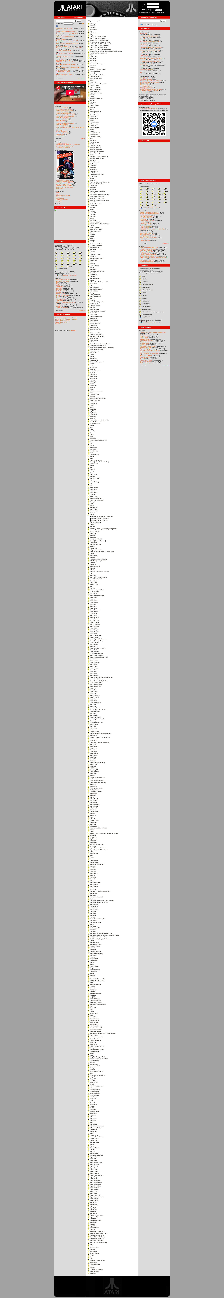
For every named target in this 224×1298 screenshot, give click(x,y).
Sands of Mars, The (95, 78)
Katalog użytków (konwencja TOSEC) (150, 320)
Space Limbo (93, 660)
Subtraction (93, 1131)
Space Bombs (93, 613)
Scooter (91, 131)
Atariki (57, 192)
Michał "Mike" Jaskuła (146, 218)
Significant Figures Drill (96, 336)
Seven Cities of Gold (95, 229)
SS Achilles (93, 868)
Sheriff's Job (93, 274)
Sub (90, 1117)
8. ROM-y (144, 295)
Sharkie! (92, 263)
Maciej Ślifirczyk (144, 236)
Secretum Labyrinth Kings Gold (99, 200)
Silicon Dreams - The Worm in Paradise (101, 347)
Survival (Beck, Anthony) (97, 1237)
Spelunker (92, 795)
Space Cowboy (94, 626)
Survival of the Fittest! (96, 1240)
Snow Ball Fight (94, 531)
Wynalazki (142, 330)
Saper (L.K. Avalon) (95, 93)
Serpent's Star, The (95, 222)
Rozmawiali (142, 211)
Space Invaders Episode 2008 (98, 657)
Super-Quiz (93, 1222)
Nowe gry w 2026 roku (62, 107)
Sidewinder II (93, 327)
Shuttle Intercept (94, 322)
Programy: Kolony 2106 (146, 252)
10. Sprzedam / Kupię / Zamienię (149, 90)
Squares (92, 859)
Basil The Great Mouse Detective (65, 302)
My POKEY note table (146, 64)
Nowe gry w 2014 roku (62, 133)
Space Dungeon (94, 631)
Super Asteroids (94, 1157)
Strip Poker (92, 1097)
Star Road (92, 913)
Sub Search (93, 1124)
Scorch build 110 (94, 133)
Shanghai (92, 256)
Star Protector (93, 906)
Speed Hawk (93, 750)
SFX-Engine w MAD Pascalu (64, 109)
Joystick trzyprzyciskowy (147, 349)
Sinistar (91, 363)
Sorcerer (92, 588)
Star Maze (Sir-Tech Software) (98, 902)
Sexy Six (92, 242)
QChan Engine (60, 135)
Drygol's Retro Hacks (62, 199)
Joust (57, 285)
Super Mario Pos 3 (95, 1184)
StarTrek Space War (95, 993)
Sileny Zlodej (93, 340)
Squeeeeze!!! (93, 860)
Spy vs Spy (92, 846)
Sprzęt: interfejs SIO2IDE (147, 260)
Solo (91, 573)
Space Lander (93, 659)
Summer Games (94, 1147)
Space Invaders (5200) (96, 653)
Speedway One (94, 771)
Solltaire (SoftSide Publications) (99, 571)
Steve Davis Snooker (95, 1026)
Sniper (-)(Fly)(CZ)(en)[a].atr (100, 518)
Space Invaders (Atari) (96, 655)
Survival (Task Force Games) (98, 1242)
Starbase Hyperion (95, 944)
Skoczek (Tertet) (94, 400)
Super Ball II (93, 1160)
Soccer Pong (93, 542)
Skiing (91, 389)
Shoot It (92, 300)
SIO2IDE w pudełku (145, 361)
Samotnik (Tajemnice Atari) (97, 69)
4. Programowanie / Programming (149, 82)
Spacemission (93, 715)
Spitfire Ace (93, 815)
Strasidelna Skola (94, 1066)
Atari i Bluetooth (144, 335)
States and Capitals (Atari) (97, 1004)
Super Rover (93, 1191)
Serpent (91, 218)
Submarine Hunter (95, 1128)
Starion (91, 973)
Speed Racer (93, 755)
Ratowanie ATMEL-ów (146, 340)
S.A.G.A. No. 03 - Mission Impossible (100, 44)
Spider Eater (93, 802)
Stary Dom (92, 995)
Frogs (57, 282)
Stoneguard (93, 1048)
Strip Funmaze (94, 1095)
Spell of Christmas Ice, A (97, 777)
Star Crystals (93, 884)
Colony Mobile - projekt (61, 322)
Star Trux (92, 924)
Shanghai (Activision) (96, 258)
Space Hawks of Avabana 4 (97, 648)
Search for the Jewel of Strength (99, 182)
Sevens (91, 233)
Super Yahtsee (93, 1198)
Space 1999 (93, 597)
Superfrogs (93, 1213)
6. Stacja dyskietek (147, 290)
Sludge (91, 456)
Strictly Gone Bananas (96, 1086)
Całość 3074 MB (62, 268)
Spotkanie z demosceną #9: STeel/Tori (67, 34)
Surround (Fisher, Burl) (96, 1235)
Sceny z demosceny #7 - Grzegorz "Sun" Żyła (69, 48)
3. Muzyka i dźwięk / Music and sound (151, 80)
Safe (90, 31)
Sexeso (91, 236)
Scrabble (92, 144)
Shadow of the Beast (96, 245)
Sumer (91, 1146)
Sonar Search (93, 581)
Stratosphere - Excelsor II (97, 1075)
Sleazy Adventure (94, 423)
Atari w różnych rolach (146, 360)
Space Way (92, 704)
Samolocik (92, 65)
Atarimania (59, 197)
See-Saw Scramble (95, 204)
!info (155, 194)
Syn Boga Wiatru (94, 1264)
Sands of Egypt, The (95, 76)
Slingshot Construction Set (98, 440)
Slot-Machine (93, 451)
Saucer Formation (95, 113)
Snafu (91, 485)
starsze (82, 138)
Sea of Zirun (93, 176)
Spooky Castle (94, 820)
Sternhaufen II (93, 1024)
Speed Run (92, 757)
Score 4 (91, 138)
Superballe (92, 1202)
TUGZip (74, 275)
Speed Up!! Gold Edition (97, 762)
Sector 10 (92, 202)
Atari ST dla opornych (62, 131)
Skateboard (93, 376)
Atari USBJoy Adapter (146, 250)
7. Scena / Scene (145, 86)
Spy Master (92, 839)
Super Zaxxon (93, 1200)
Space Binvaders (94, 610)
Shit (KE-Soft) (93, 291)
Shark (91, 262)
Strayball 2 (92, 1078)
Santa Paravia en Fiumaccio (98, 84)
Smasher (92, 469)
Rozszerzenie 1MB (145, 347)
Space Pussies (94, 668)
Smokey (92, 476)
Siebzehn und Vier (95, 329)
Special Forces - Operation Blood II (100, 733)
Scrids (91, 154)
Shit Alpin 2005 (94, 287)
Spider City (92, 800)
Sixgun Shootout (94, 371)
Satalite (91, 104)
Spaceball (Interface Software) (98, 710)
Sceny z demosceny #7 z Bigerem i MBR (67, 67)
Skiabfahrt (92, 387)
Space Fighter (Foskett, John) (98, 639)
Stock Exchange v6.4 (95, 1037)
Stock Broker (93, 1035)
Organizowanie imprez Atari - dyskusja (66, 318)
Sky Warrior (93, 414)
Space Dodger (93, 630)
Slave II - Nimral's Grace (96, 422)
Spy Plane (92, 840)
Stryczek (92, 1102)
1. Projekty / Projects (146, 78)
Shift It (91, 280)
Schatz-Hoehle (94, 122)
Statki (91, 1009)
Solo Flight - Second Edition (98, 577)
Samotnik (92, 67)
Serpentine (92, 220)
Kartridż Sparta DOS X (62, 112)
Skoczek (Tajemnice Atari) (97, 398)
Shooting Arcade (94, 305)
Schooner (92, 125)
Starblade (92, 948)
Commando (59, 286)
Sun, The (92, 1151)
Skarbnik (92, 373)
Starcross (92, 957)
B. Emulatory (145, 301)
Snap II (91, 505)
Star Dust (92, 888)
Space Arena (93, 600)
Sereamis (92, 216)
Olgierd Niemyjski (145, 240)
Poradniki (58, 106)
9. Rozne (144, 298)
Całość (61, 275)
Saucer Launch (94, 114)
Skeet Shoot (93, 378)
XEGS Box (143, 358)
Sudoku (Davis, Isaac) (96, 1137)
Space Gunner (93, 642)
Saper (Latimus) (94, 91)
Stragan (141, 246)
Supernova (92, 1218)
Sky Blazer (92, 409)
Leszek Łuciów (144, 227)
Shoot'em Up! (93, 303)
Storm (91, 1055)
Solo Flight (92, 575)
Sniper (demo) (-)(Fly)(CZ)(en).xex (102, 516)
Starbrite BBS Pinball (96, 953)
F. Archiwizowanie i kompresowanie (152, 312)
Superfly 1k (93, 1207)
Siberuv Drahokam (95, 323)
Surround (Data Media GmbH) (98, 1233)
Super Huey (93, 1177)
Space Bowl (93, 615)
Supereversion (94, 1206)
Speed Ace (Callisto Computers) (99, 742)
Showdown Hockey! (95, 316)
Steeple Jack (93, 1013)
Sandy (91, 80)
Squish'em (92, 866)
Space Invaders (94, 651)
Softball (91, 546)
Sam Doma (92, 58)
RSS (80, 23)
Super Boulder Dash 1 (96, 1162)
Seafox (91, 178)
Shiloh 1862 (93, 283)
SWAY (91, 1258)
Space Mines (93, 664)
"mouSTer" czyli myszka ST (148, 249)
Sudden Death (93, 1135)
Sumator (92, 1144)
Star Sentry (92, 915)
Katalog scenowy (144, 186)
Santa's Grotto (94, 85)
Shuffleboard (93, 320)
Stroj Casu (92, 1098)
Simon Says (93, 358)
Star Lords (92, 899)
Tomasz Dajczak (145, 215)
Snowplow (92, 537)
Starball (91, 940)
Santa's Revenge (94, 87)
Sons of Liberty (94, 584)
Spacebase (92, 713)
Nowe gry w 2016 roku (62, 124)
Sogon (91, 553)
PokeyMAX (143, 39)
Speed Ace (92, 740)
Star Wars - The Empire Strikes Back (100, 939)
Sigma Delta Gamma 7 (96, 334)
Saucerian (92, 116)
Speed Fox (92, 748)
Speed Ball (92, 744)
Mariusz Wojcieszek (145, 223)
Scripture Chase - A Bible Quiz (98, 156)
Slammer (92, 418)
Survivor (92, 1246)
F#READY (143, 219)
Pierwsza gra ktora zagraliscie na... (150, 50)
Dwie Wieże (59, 300)
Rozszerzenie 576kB (146, 356)
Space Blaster (93, 611)
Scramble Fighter (94, 145)
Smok (91, 472)
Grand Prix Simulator (62, 307)
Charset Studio (144, 55)
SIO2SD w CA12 (144, 339)
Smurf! (91, 480)
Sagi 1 (91, 54)
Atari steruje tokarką (145, 363)
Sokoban (92, 557)
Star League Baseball (96, 897)
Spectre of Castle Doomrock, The (99, 737)
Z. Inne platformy (146, 314)
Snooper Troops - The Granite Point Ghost (102, 530)
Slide (91, 429)
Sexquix (92, 238)
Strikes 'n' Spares (94, 1089)
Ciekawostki (143, 44)
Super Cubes (93, 1171)
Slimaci (91, 434)
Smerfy (91, 471)
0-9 (58, 252)
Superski (92, 1224)
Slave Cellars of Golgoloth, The (99, 420)
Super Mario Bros (94, 1180)
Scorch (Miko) (93, 134)
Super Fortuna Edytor (96, 1175)
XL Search (59, 201)
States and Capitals (95, 1002)
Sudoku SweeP (94, 1138)
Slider (91, 433)
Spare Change (93, 724)
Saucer (91, 109)
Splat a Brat (93, 819)
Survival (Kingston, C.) (96, 1238)
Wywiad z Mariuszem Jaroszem (149, 212)
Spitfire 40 (92, 813)
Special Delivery (94, 731)
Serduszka (92, 214)
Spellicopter (93, 786)
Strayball (92, 1077)
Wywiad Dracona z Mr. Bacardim (149, 213)
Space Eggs (93, 633)
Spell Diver (92, 773)
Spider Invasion (94, 804)
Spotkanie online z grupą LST (64, 71)
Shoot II (91, 298)
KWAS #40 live (60, 59)
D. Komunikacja (146, 306)
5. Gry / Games (144, 83)
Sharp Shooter (94, 265)
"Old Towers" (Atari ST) (62, 279)
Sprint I (91, 831)
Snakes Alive (93, 496)
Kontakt (57, 204)
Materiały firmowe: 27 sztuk (64, 184)
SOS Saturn (93, 593)
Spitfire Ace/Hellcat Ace (62, 295)
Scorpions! (92, 140)
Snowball (92, 535)
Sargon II (92, 100)
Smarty (91, 465)
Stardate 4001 (93, 960)
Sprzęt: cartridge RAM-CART (148, 256)
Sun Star (92, 1149)
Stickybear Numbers (95, 1029)
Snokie (91, 524)
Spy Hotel (92, 835)
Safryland (92, 35)
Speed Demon (93, 746)
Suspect (92, 1249)
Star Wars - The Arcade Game (98, 937)
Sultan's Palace (94, 1142)
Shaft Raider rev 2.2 (95, 249)
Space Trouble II (94, 695)
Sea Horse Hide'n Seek (96, 174)
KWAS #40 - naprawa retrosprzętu (65, 64)
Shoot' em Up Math (95, 296)
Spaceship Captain (95, 717)
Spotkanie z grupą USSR (63, 60)
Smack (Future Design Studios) (99, 462)
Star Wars (92, 931)
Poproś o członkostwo (157, 12)
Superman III (93, 1217)
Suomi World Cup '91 (96, 1155)
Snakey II (92, 502)
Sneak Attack (93, 511)
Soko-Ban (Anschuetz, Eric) (98, 559)
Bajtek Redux (59, 188)
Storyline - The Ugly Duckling (98, 1058)
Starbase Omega (94, 946)
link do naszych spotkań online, (149, 108)
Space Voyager (94, 697)
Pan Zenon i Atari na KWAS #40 (65, 53)
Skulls (91, 405)
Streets (91, 1084)
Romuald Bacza (144, 225)
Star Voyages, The (95, 928)
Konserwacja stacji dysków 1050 (65, 114)
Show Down (93, 314)
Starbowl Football (95, 951)
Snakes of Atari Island (96, 500)
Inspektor (58, 306)
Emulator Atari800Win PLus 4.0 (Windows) (68, 144)
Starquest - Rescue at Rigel (97, 979)
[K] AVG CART (144, 33)
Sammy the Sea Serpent (96, 64)
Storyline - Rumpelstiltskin (97, 1057)
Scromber (92, 160)
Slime (91, 436)
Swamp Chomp (94, 1253)
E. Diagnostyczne (146, 309)
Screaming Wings (94, 153)
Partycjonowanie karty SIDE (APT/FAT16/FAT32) (70, 127)
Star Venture (93, 926)
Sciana (91, 129)
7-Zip (70, 275)
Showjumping (93, 318)
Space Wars (93, 700)
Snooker (92, 526)
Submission (93, 1129)
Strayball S (92, 1080)
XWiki (57, 194)
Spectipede (93, 735)
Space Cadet (93, 619)
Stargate (92, 968)
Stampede (92, 877)
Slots (91, 452)
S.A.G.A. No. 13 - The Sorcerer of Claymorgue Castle (105, 51)
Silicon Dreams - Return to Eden (99, 343)
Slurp (91, 458)
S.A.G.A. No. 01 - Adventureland (99, 40)
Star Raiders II (93, 909)
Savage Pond (93, 118)
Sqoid (91, 855)
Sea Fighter (93, 173)
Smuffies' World (94, 478)
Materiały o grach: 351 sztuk (64, 185)
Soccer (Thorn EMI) (95, 544)
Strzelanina (93, 1104)
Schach (91, 120)
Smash (91, 467)
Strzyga (91, 1106)
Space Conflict (94, 622)
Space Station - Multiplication (98, 681)
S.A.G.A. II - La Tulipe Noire (97, 38)
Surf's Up (92, 1229)
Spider (91, 797)
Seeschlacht (93, 205)
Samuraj (92, 73)
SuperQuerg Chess (95, 1220)
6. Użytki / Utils (144, 85)
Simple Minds (93, 360)
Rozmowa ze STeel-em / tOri (64, 28)
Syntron (92, 1267)
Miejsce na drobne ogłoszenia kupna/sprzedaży (153, 257)
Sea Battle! (92, 165)
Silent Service (93, 338)
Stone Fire (92, 1042)
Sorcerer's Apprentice (96, 590)
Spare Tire (92, 726)
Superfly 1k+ (93, 1209)
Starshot (92, 988)
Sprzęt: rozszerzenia (146, 253)
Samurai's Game (94, 71)
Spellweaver (93, 793)
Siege (91, 331)
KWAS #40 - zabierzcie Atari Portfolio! (66, 62)
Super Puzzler (93, 1189)
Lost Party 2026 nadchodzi (63, 50)
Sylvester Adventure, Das (97, 1260)
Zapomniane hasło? (144, 12)
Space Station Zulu (95, 686)
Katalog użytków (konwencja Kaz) (149, 268)
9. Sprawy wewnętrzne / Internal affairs (151, 89)
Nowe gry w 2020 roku (62, 117)
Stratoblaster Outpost (96, 1071)
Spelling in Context (95, 791)
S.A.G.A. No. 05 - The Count (98, 47)
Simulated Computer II (96, 362)
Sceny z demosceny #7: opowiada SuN (67, 41)
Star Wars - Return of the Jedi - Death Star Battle (104, 935)
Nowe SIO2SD (144, 337)
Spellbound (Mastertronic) (97, 782)
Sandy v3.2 (92, 82)
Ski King (92, 380)
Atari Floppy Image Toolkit (63, 70)
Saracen (92, 94)
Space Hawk (93, 646)
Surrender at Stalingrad (96, 1231)
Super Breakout (94, 1164)
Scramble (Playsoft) (95, 149)
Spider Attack (93, 799)
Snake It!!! (92, 491)
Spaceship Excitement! (96, 719)
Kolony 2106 (59, 292)
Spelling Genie (94, 789)
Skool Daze (93, 402)
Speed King (93, 751)
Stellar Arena (93, 1017)
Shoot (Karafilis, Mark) (96, 302)
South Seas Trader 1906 (96, 595)
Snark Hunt (93, 509)
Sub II (91, 1122)
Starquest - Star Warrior (96, 980)
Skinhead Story (94, 394)
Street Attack (93, 1082)
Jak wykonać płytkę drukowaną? (149, 353)
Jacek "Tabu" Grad (145, 233)
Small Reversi (93, 463)
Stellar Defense (94, 1020)
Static (91, 1006)
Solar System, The (95, 566)
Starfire (91, 964)
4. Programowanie (147, 284)
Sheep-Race (93, 273)
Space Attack (93, 602)
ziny (154, 205)
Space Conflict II (94, 624)
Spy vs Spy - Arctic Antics (97, 848)
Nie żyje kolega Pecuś (62, 46)
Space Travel (93, 691)
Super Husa (93, 1178)
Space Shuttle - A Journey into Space (101, 677)
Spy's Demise (93, 853)
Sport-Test (92, 824)
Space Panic (93, 666)
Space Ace (92, 599)
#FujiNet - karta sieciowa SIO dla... (150, 61)
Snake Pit (92, 494)
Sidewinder (93, 325)
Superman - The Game (96, 1215)
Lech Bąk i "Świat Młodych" (147, 216)
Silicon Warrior (94, 351)
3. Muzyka (144, 281)
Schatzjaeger (93, 124)
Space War (92, 699)
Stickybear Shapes (95, 1031)
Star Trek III (92, 920)
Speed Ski (92, 759)
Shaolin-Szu (93, 260)
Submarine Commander (62, 281)
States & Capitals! (95, 1000)
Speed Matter (93, 753)
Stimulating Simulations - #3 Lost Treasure (102, 1033)
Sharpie (91, 267)
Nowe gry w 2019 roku (62, 119)
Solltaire (92, 570)
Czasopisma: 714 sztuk (62, 180)
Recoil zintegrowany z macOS (64, 74)
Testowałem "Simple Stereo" (148, 346)
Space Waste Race (95, 702)
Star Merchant (93, 904)
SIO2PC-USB (144, 336)
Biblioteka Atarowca (61, 150)
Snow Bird (92, 533)
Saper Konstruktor (95, 89)
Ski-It (91, 393)
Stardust (92, 962)
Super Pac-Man (94, 1187)
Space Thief (93, 688)
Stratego (92, 1069)
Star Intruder (93, 893)
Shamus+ (92, 253)
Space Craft (93, 628)
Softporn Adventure (95, 550)
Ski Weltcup (93, 385)
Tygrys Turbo (144, 344)
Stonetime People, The (96, 1049)
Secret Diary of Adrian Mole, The (99, 194)
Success (92, 1133)
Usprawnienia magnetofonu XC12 (65, 113)
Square (91, 857)
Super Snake (93, 1193)
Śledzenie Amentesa (145, 226)
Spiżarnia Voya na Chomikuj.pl (64, 187)
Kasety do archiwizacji (146, 69)
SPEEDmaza (93, 768)
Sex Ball (92, 234)
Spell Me (92, 775)
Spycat (91, 851)
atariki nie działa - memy (147, 52)
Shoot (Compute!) (95, 294)
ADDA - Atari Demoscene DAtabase (150, 183)
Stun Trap (92, 1109)
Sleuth (91, 425)
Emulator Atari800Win (62, 143)
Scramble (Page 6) (95, 147)
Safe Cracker (93, 33)
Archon (58, 298)
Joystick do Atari (144, 343)
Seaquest (92, 180)
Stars (91, 982)
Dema (155, 25)
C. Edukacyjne (145, 303)
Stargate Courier (94, 969)
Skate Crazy (93, 374)
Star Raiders (93, 908)
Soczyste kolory (144, 357)
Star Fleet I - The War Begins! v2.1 (99, 891)
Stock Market (93, 1039)
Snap (91, 503)
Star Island (92, 895)
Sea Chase (92, 167)
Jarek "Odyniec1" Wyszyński (148, 237)
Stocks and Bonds (95, 1040)
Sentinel (92, 211)
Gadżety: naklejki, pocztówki (148, 254)
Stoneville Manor (94, 1051)
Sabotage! (92, 25)
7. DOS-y (144, 292)
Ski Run (91, 383)
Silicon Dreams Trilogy (96, 349)
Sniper (91, 514)
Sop (90, 586)
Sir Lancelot (93, 367)
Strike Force (93, 1088)
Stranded (92, 1062)
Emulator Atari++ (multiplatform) (65, 146)
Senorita (92, 207)
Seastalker (92, 187)
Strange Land (93, 1064)
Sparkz (91, 730)
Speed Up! (92, 760)
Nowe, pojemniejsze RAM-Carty (149, 247)
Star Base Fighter (94, 882)
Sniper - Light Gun (95, 522)
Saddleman (93, 29)
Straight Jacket (94, 1060)
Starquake (92, 977)
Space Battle (93, 608)
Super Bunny (93, 1166)
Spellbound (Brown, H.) (96, 780)
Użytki (149, 25)
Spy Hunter (93, 837)
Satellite (92, 107)
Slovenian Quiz (94, 454)
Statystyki (58, 323)
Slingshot (92, 438)
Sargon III (92, 102)
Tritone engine (60, 134)
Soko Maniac (93, 555)
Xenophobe (59, 289)
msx (161, 197)
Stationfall (92, 1008)
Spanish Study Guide (96, 722)
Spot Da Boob (93, 826)
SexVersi (92, 240)
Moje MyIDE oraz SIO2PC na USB (149, 350)
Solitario (92, 568)
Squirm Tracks (93, 862)
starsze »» (82, 78)
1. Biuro (143, 276)
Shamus (92, 251)
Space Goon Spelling (96, 641)
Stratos (91, 1073)
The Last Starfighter (61, 299)
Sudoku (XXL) (93, 1140)
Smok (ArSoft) (93, 474)
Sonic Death (93, 582)
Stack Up (92, 875)
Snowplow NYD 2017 (95, 539)
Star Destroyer (93, 886)
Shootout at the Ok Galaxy (97, 311)
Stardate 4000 (93, 958)
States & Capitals (94, 998)
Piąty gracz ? (143, 66)
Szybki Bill (92, 1273)
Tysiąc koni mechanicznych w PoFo (66, 31)
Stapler (91, 880)
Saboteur (92, 27)
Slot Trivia (92, 449)
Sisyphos (92, 369)
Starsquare (92, 989)
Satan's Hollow (94, 105)
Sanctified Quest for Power (97, 75)
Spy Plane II (93, 842)
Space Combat (94, 620)
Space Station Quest (95, 684)
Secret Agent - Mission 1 (97, 191)
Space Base (93, 606)
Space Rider (93, 671)
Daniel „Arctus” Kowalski (147, 220)
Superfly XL (93, 1211)
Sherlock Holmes (94, 278)
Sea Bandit (92, 164)
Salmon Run (93, 56)
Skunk (91, 407)
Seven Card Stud (94, 227)
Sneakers (92, 512)
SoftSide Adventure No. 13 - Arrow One (101, 551)
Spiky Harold (93, 808)
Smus (91, 483)
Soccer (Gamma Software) (97, 541)
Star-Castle (92, 955)
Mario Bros (59, 288)
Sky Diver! (92, 411)
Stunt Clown (93, 1113)
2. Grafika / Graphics (146, 79)
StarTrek (92, 991)
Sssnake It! (92, 869)
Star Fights (92, 889)
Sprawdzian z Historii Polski (98, 828)
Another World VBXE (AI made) (149, 36)
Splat (91, 817)
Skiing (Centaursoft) (95, 391)
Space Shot (93, 673)
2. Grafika (144, 279)
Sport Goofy (93, 822)
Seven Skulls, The (95, 231)
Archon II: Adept (60, 293)
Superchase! (93, 1204)
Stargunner (93, 971)
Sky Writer (92, 416)
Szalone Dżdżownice (96, 1269)
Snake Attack (93, 487)
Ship (91, 285)
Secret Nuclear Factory (96, 196)
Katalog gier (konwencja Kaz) (64, 245)
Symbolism (93, 1262)
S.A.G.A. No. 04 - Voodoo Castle (99, 45)
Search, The (93, 185)
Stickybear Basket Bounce (97, 1028)
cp (166, 188)
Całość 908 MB (146, 317)
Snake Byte (93, 489)
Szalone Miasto (94, 1271)
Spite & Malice (93, 811)
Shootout (92, 307)
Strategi (91, 1068)
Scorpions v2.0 (94, 142)
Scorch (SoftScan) (95, 136)
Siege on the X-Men (95, 333)
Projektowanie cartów (146, 342)
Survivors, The (94, 1247)
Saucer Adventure (95, 111)
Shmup (91, 293)
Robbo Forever (60, 291)
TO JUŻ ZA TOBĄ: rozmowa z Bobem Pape (152, 229)
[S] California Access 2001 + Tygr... (150, 41)
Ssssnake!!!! (93, 873)
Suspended (93, 1251)
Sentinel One (93, 213)
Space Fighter (93, 637)
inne (70, 266)
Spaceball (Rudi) (94, 711)
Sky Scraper (93, 412)
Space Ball (92, 604)
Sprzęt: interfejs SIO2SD (147, 261)
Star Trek (92, 917)
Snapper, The (93, 507)
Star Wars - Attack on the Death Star (100, 933)
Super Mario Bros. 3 (95, 1182)
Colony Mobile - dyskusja (62, 320)
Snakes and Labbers (95, 498)
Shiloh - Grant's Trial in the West (99, 282)
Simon (91, 354)
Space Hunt (93, 650)
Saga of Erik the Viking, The (98, 53)
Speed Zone (93, 764)
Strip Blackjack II (94, 1093)
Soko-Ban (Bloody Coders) (97, 560)
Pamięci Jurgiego (61, 39)
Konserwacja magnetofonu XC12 (65, 116)
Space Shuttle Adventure (97, 679)
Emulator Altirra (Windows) (63, 147)
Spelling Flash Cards (95, 788)
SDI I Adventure (94, 162)
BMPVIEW (59, 130)
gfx (167, 191)
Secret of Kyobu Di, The (96, 198)
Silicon (91, 342)
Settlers (91, 225)
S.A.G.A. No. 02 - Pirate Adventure (99, 42)
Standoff (92, 879)
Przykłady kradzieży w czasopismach (151, 47)
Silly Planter (93, 352)
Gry (143, 25)
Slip (90, 443)
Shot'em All (93, 312)
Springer (92, 829)
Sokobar (92, 562)
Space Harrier (93, 644)
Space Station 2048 (95, 682)
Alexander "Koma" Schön (147, 234)
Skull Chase (93, 403)
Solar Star (92, 564)
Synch (91, 1266)
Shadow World (94, 247)
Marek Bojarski (144, 238)
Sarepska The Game (95, 98)
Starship (92, 986)
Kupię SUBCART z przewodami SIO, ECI (151, 58)
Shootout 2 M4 (94, 309)
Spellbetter (92, 779)
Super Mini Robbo (95, 1186)
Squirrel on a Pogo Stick (97, 864)
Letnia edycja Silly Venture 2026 (65, 36)
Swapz (91, 1255)
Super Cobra (93, 1169)
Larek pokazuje (60, 121)
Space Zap (92, 706)
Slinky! (91, 442)
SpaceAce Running (95, 708)
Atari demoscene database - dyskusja (66, 319)
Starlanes (92, 975)
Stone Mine (93, 1044)
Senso (91, 209)
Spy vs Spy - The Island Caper (98, 849)
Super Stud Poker (94, 1195)
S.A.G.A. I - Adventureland (97, 36)
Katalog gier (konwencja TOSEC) (65, 272)
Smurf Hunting (94, 482)
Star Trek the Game (95, 922)
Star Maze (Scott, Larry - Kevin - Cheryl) (101, 900)
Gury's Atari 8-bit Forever (63, 195)
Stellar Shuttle (93, 1022)
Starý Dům (92, 997)
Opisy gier (58, 278)
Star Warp (92, 929)
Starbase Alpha (94, 942)
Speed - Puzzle (94, 739)
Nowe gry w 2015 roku (62, 126)
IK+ (141, 72)
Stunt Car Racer (94, 1111)
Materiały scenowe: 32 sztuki (64, 181)
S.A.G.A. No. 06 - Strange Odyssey (100, 49)
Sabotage (92, 24)
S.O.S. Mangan (94, 591)
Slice (91, 427)
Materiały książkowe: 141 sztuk (65, 183)
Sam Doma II (93, 60)
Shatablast (92, 269)
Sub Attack (92, 1118)
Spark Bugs (93, 728)
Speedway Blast (94, 770)
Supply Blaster (94, 1227)
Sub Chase (92, 1120)
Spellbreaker (93, 784)
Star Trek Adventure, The (97, 918)
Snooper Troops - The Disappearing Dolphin (103, 528)
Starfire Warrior (94, 966)
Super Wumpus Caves (96, 1197)
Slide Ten (92, 431)
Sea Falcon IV (93, 171)
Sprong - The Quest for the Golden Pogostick (103, 833)
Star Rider (92, 911)
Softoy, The (93, 548)
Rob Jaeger (143, 231)
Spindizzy (92, 810)
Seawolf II (92, 189)
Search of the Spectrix (96, 183)
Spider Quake (93, 806)
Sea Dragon (93, 169)
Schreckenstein (94, 127)
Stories (91, 1053)
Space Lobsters (94, 662)
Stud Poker (92, 1108)
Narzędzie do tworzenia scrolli (64, 110)
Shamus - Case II (94, 254)
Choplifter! (59, 284)
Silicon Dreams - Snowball (97, 345)
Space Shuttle (93, 675)
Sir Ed (91, 365)
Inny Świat (59, 305)
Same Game (93, 62)
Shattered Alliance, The (96, 271)
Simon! (91, 356)
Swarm (91, 1257)
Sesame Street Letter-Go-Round (99, 223)
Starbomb (92, 949)
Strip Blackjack (94, 1091)
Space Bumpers (94, 617)
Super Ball (92, 1158)
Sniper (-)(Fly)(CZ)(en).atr (99, 520)
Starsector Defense (95, 984)
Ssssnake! (92, 871)
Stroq (91, 1100)
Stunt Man (92, 1115)
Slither (91, 445)
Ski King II (92, 382)
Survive (91, 1244)
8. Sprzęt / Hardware (146, 87)
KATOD (142, 222)
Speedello (92, 766)
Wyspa (58, 296)
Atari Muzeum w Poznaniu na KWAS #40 (67, 43)
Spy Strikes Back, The (96, 844)
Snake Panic (93, 492)
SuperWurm (93, 1226)
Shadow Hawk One (95, 243)
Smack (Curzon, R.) (95, 460)
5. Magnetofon (145, 287)
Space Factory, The (95, 635)
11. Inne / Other (144, 92)
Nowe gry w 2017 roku (62, 120)
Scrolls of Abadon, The (96, 158)
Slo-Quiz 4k (93, 447)
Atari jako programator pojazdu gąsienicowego (153, 332)
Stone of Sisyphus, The (96, 1046)
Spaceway (92, 720)
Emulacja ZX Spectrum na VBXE (65, 123)
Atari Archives (60, 198)
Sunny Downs (93, 1153)
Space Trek (92, 693)
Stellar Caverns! (94, 1018)
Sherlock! (92, 276)
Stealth (91, 1011)
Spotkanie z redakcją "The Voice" (65, 56)
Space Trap (92, 690)
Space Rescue (93, 670)
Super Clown (93, 1168)
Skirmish (92, 396)
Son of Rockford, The (96, 579)
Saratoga (92, 96)
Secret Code (93, 193)
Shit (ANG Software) (95, 289)
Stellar (91, 1015)
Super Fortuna (94, 1173)
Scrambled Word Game (96, 151)
